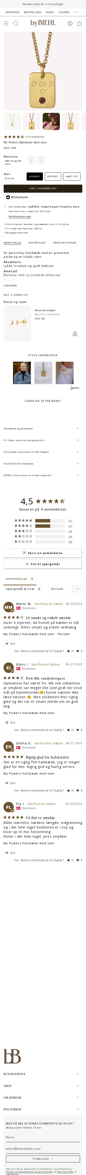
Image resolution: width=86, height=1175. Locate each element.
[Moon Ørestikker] (17, 323)
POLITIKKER (12, 1109)
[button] (22, 373)
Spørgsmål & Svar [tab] (20, 589)
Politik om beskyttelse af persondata (29, 1171)
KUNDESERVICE (15, 1074)
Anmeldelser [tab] (17, 579)
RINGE (50, 12)
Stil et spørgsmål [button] (45, 564)
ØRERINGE (12, 12)
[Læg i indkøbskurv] (75, 333)
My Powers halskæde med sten (29, 634)
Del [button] (12, 644)
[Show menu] (6, 23)
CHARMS (63, 12)
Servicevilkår (65, 1171)
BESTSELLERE (32, 12)
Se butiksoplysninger (20, 216)
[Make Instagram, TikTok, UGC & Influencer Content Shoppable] (75, 388)
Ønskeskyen (19, 197)
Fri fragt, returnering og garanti (24, 440)
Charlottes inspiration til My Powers (26, 451)
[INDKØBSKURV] (79, 23)
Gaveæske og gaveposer (18, 428)
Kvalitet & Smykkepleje (18, 463)
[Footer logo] (12, 1056)
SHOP (8, 1086)
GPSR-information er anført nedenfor (28, 475)
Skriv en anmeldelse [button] (45, 553)
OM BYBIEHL (13, 1097)
